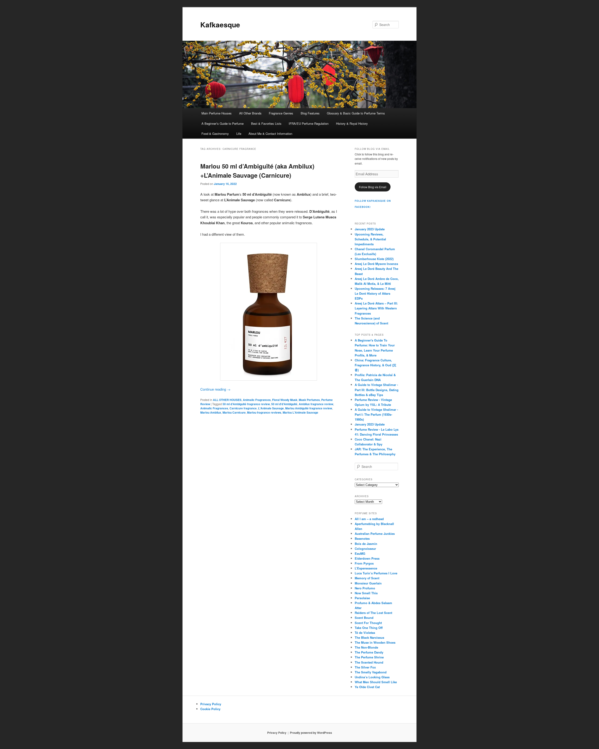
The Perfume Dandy (369, 652)
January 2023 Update (370, 229)
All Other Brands (250, 113)
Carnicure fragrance (243, 408)
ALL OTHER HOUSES (227, 400)
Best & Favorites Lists (266, 123)
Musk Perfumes (309, 400)
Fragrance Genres (281, 113)
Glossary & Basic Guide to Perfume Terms (356, 113)
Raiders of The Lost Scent (373, 612)
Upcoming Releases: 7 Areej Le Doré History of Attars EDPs (375, 293)
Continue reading (215, 389)
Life (238, 133)
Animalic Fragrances (257, 400)
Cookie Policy (210, 709)
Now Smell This (366, 593)
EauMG (360, 553)
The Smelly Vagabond (371, 672)
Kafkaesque (220, 24)
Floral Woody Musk (284, 400)
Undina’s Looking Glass (372, 677)
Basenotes (362, 538)
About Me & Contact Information (270, 133)
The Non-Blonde (366, 647)
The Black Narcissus (369, 637)
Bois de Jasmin (366, 543)
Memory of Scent (367, 578)
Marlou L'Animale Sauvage (300, 412)
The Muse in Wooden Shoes (375, 642)
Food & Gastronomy (215, 133)
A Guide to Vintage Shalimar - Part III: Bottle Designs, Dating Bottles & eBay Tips (376, 389)
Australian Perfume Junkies (375, 533)
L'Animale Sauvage (271, 408)
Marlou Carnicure (234, 412)
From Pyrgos (364, 563)
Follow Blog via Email (372, 187)
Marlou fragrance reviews (264, 412)
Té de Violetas (365, 632)
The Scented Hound (369, 662)
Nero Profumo (365, 588)
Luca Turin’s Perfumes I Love (376, 573)
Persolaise (362, 598)
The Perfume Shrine (369, 657)
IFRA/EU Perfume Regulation (309, 123)
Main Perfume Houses (216, 113)
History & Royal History (352, 123)
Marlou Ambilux (210, 412)
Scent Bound (364, 617)
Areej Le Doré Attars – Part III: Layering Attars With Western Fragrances (376, 308)
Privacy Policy (210, 704)
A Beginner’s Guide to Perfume (222, 123)
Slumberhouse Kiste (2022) (374, 259)
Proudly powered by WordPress (311, 733)
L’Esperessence (366, 568)
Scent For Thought (368, 622)
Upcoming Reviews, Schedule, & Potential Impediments (370, 239)
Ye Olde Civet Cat (367, 687)
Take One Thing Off (369, 627)
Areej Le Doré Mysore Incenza (376, 263)
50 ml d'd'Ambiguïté (284, 404)
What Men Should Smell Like (376, 682)
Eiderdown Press (367, 558)
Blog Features (310, 113)
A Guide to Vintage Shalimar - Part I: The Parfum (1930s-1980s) (376, 414)
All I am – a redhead (369, 519)
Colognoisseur (365, 548)
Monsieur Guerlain (368, 583)
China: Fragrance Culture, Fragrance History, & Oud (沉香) (375, 365)
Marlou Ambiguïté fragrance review (308, 408)
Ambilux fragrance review (316, 404)
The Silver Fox (365, 667)
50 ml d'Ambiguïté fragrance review (246, 404)
